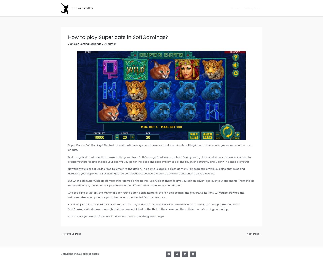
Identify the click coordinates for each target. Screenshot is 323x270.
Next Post (254, 233)
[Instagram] (168, 254)
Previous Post (71, 233)
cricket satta (82, 8)
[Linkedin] (193, 254)
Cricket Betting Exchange (85, 44)
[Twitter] (177, 254)
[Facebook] (185, 254)
